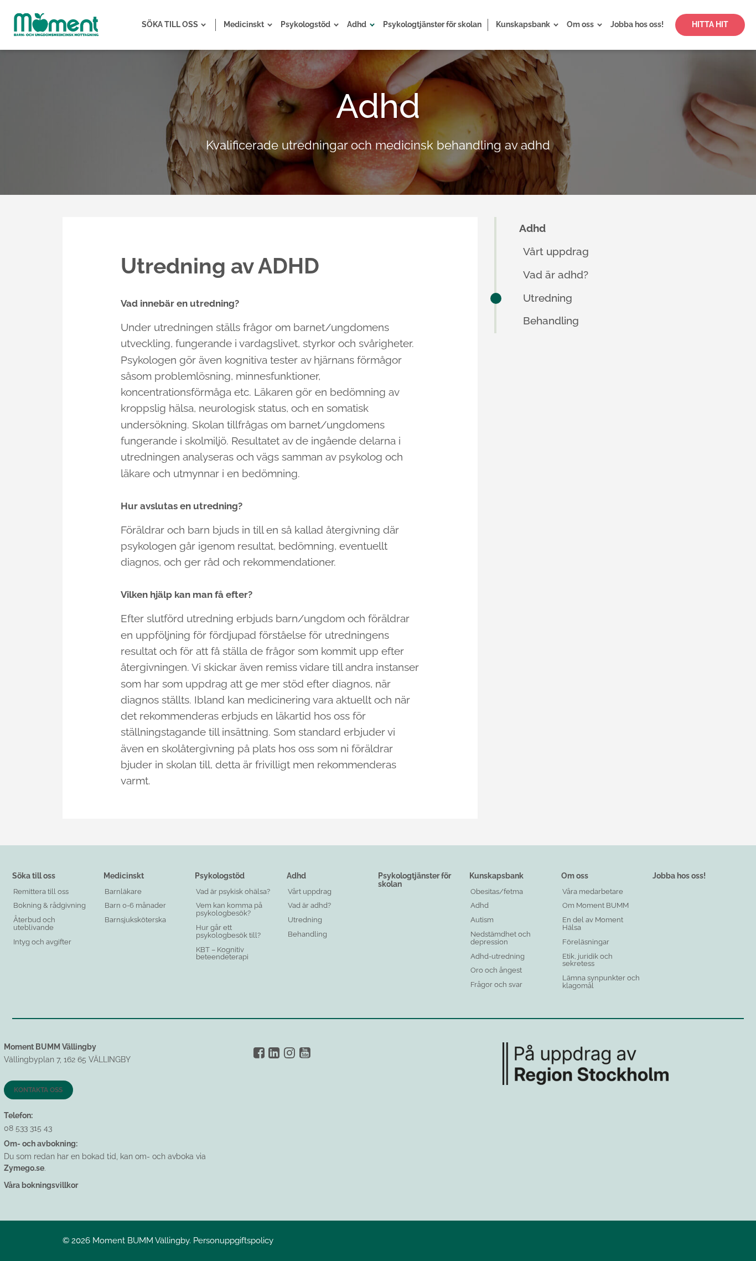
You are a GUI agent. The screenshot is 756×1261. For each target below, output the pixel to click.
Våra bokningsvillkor (41, 1185)
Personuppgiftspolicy (233, 1241)
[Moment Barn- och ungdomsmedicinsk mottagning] (56, 25)
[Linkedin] (273, 1052)
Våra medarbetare (592, 891)
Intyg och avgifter (42, 942)
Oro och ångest (496, 970)
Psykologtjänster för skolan (414, 879)
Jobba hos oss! (679, 875)
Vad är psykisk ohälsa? (233, 891)
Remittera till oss (41, 891)
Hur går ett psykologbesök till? (228, 931)
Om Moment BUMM (595, 905)
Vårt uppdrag (556, 251)
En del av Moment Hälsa (592, 924)
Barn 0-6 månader (135, 905)
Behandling (551, 321)
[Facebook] (259, 1052)
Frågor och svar (496, 984)
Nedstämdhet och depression (500, 938)
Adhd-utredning (497, 956)
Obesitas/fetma (496, 891)
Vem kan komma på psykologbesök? (229, 909)
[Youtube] (304, 1052)
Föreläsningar (585, 942)
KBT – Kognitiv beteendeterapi (222, 953)
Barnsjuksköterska (135, 920)
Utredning (547, 298)
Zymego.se (24, 1168)
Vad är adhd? (555, 275)
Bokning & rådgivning (49, 905)
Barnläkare (123, 891)
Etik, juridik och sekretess (587, 960)
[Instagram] (289, 1052)
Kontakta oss (38, 1090)
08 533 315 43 (28, 1128)
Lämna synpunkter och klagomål (601, 982)
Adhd (532, 228)
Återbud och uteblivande (34, 924)
